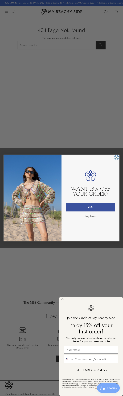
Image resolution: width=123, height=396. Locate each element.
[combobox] (69, 359)
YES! (90, 207)
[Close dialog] (116, 157)
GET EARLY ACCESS (91, 369)
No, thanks (90, 216)
